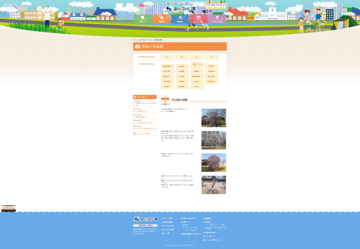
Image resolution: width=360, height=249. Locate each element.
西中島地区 (211, 81)
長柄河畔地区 (167, 66)
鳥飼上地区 (211, 76)
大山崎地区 (181, 66)
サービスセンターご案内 (190, 227)
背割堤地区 (181, 86)
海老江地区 (167, 71)
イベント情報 (198, 21)
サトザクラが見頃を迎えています (146, 128)
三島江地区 (211, 71)
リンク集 (167, 233)
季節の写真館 (168, 222)
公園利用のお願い (210, 232)
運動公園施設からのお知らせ (192, 234)
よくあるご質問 (217, 21)
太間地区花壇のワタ (141, 117)
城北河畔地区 (196, 76)
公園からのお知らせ (189, 218)
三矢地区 (196, 81)
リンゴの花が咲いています (143, 122)
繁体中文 (222, 7)
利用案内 (161, 21)
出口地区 (181, 76)
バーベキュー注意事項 (189, 230)
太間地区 (181, 81)
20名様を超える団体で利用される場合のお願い (215, 228)
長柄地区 (196, 71)
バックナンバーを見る (143, 133)
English (208, 7)
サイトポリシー (210, 236)
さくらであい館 (169, 226)
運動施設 (180, 21)
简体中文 (217, 7)
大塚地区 (181, 71)
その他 (196, 86)
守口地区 (211, 66)
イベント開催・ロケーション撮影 (215, 225)
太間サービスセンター (197, 65)
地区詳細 (185, 225)
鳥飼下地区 (167, 81)
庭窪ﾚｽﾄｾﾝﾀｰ (166, 76)
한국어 (212, 7)
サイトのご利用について (213, 240)
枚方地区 (166, 86)
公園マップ (143, 21)
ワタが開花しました (141, 111)
